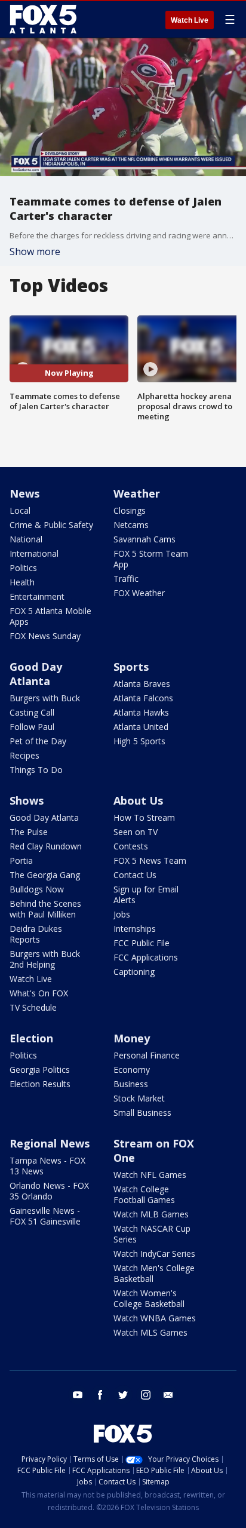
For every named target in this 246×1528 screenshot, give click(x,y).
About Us (138, 800)
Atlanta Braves (141, 683)
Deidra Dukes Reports (36, 934)
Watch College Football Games (144, 1194)
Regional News (50, 1143)
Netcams (131, 524)
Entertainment (37, 596)
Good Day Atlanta (36, 673)
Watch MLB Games (151, 1214)
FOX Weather (139, 593)
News (24, 493)
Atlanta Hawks (141, 712)
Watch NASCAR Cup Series (151, 1234)
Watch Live (189, 20)
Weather (136, 493)
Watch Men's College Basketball (154, 1273)
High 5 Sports (139, 741)
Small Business (142, 1112)
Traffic (126, 578)
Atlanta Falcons (143, 698)
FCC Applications (145, 957)
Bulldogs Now (37, 889)
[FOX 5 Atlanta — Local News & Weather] (44, 19)
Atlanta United (140, 726)
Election (31, 1038)
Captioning (134, 971)
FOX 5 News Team (149, 860)
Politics (23, 567)
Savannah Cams (144, 539)
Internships (134, 928)
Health (22, 582)
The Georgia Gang (45, 874)
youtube (77, 1394)
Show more (35, 251)
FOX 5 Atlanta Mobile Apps (50, 616)
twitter (123, 1394)
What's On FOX (39, 993)
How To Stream (144, 817)
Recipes (24, 755)
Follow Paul (32, 726)
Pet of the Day (38, 741)
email (168, 1394)
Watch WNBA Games (154, 1318)
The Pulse (29, 831)
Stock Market (139, 1098)
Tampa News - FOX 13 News (47, 1166)
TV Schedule (33, 1007)
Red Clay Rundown (46, 846)
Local (20, 510)
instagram (145, 1394)
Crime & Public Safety (51, 524)
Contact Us (134, 874)
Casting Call (32, 712)
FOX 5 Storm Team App (150, 559)
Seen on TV (135, 831)
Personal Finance (146, 1055)
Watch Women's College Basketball (148, 1298)
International (34, 553)
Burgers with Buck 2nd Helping (45, 959)
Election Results (40, 1084)
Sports (131, 666)
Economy (131, 1069)
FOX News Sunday (45, 636)
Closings (129, 510)
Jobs (121, 914)
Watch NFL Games (149, 1174)
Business (130, 1084)
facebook (100, 1394)
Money (131, 1038)
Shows (27, 800)
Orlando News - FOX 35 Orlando (49, 1191)
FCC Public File (141, 943)
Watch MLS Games (150, 1332)
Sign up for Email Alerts (146, 894)
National (26, 539)
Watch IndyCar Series (154, 1253)
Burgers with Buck (45, 698)
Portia (21, 860)
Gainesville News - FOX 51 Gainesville (45, 1216)
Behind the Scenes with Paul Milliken (45, 909)
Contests (130, 846)
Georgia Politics (40, 1069)
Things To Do (36, 769)
